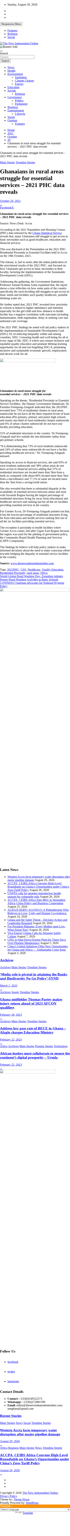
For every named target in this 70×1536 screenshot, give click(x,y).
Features (12, 30)
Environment (15, 74)
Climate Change (24, 80)
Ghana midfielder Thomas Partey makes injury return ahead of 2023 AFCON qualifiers (31, 1003)
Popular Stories (44, 1046)
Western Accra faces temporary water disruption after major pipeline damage (30, 1432)
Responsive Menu (11, 24)
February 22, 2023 (11, 1039)
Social (11, 37)
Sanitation (21, 77)
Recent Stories (10, 1416)
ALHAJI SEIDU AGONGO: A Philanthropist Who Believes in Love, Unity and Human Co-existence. (38, 911)
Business (12, 107)
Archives (6, 960)
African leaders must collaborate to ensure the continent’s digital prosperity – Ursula (35, 1055)
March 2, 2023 (8, 985)
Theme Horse (21, 1499)
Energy (19, 83)
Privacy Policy (8, 1496)
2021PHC (13, 569)
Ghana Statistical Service (47, 233)
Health (11, 70)
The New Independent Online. (40, 1492)
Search (4, 53)
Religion (12, 33)
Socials (11, 90)
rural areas (33, 572)
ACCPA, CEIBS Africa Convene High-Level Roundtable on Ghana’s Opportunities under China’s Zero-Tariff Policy (38, 887)
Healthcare (34, 569)
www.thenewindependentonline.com (32, 563)
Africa (3, 1046)
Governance (14, 97)
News (10, 67)
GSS (23, 569)
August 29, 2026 (10, 1441)
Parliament (21, 103)
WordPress (32, 1502)
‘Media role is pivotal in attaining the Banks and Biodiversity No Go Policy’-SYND (33, 976)
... (1, 204)
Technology (61, 1046)
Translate (27, 1512)
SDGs (44, 572)
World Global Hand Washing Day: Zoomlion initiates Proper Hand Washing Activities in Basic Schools (31, 578)
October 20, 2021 (10, 200)
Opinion (12, 120)
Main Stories (7, 162)
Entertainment (15, 110)
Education (13, 87)
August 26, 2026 (10, 1470)
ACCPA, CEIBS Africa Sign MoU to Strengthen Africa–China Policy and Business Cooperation (36, 901)
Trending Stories (25, 162)
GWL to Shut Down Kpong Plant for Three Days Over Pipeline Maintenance (36, 941)
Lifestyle (20, 113)
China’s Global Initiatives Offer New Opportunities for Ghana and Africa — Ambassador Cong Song (37, 948)
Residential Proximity (12, 572)
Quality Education (52, 569)
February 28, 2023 (11, 1014)
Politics (19, 100)
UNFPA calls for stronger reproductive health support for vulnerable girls (34, 895)
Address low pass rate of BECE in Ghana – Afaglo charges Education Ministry (33, 1030)
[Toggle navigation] (1, 51)
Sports (11, 117)
